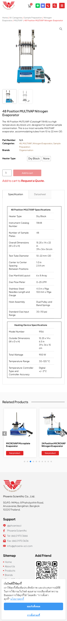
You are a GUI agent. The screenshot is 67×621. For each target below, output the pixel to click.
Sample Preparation (33, 17)
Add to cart (27, 172)
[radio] (34, 158)
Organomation (26, 150)
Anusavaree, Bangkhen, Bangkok (21, 505)
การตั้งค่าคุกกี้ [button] (33, 615)
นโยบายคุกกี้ (17, 598)
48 (20, 143)
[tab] (15, 194)
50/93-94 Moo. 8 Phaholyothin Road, (23, 502)
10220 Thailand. (11, 509)
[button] (62, 5)
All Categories (16, 17)
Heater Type (9, 158)
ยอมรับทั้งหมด (33, 606)
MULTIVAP (18, 20)
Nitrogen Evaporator (42, 143)
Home (5, 17)
